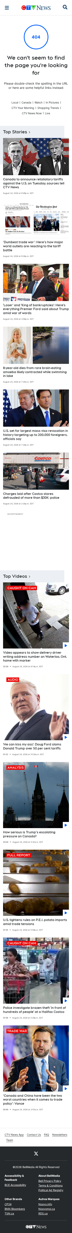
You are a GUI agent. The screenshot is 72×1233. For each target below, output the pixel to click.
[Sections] (7, 8)
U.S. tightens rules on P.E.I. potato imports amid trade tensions (35, 922)
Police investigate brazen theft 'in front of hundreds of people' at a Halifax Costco (34, 1010)
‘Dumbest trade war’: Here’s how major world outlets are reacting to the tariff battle (33, 246)
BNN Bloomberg (15, 1208)
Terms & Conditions (50, 1185)
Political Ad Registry (50, 1190)
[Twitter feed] (36, 1153)
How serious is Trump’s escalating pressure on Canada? (29, 834)
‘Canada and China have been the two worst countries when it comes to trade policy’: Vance (32, 1100)
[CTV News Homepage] (36, 7)
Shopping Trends (48, 107)
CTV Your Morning (23, 107)
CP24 (8, 1204)
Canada (26, 102)
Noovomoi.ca (46, 1208)
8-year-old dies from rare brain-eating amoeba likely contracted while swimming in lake (35, 372)
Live (47, 113)
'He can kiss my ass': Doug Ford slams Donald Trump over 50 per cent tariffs (32, 746)
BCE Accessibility (15, 1185)
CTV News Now (32, 113)
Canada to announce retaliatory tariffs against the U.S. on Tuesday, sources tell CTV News (33, 183)
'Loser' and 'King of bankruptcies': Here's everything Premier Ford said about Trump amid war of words (36, 309)
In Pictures (52, 102)
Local (15, 102)
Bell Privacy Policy (49, 1181)
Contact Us (34, 1134)
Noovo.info (45, 1204)
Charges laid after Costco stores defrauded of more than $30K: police (31, 496)
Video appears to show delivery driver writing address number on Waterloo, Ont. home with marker (35, 657)
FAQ (46, 1134)
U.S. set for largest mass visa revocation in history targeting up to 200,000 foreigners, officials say (35, 435)
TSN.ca (9, 1213)
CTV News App (14, 1134)
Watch (38, 102)
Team (9, 1140)
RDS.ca (43, 1213)
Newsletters (59, 1134)
